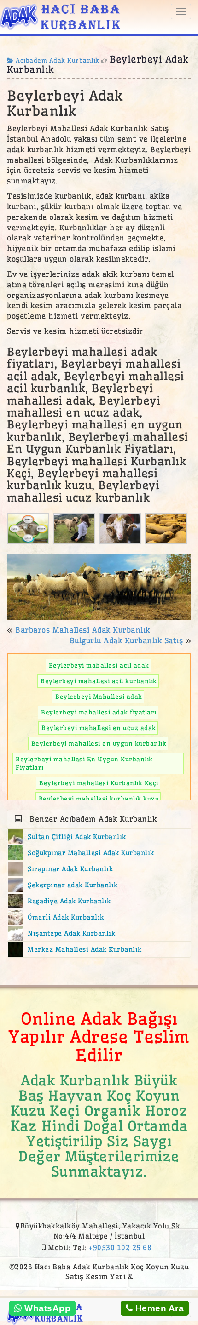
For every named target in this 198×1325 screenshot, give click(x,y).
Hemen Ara (158, 1308)
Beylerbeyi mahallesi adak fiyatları (99, 712)
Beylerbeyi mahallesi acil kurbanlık (99, 681)
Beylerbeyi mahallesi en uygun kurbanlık (99, 743)
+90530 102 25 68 (119, 1247)
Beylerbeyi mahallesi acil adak (99, 665)
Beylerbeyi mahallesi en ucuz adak (98, 727)
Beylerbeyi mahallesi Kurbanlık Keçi (98, 783)
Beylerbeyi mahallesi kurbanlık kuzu (99, 798)
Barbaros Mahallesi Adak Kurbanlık (82, 629)
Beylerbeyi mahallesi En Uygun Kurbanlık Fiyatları (84, 763)
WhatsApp (46, 1308)
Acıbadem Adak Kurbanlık (56, 60)
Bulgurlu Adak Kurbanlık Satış (126, 640)
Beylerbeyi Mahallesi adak (98, 696)
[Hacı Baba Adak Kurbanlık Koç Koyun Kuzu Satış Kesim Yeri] (60, 15)
